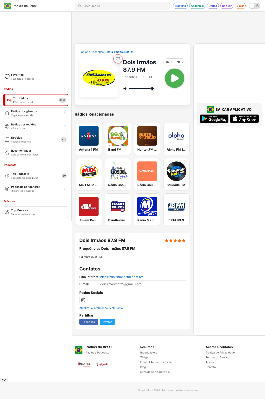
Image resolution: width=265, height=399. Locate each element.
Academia (197, 5)
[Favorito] (118, 58)
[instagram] (83, 300)
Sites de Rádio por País (155, 371)
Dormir (213, 5)
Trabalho (180, 5)
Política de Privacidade (220, 352)
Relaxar (227, 5)
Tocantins (97, 51)
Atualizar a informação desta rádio (101, 308)
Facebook (88, 321)
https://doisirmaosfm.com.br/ (121, 277)
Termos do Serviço (217, 357)
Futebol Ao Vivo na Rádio (156, 362)
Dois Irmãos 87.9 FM (120, 51)
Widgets (145, 357)
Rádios (84, 51)
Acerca (210, 362)
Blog (143, 367)
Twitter (107, 321)
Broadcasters (148, 352)
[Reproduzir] (174, 78)
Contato (211, 367)
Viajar (240, 5)
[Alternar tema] (254, 6)
